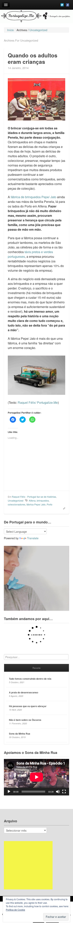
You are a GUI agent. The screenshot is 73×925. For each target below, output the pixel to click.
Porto (49, 504)
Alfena (32, 500)
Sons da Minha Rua (19, 733)
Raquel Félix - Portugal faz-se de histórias (34, 496)
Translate (33, 538)
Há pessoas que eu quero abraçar (28, 706)
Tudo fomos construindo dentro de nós (30, 678)
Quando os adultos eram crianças (32, 58)
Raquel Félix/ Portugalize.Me (38, 402)
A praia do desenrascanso (23, 692)
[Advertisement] (28, 865)
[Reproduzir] (9, 792)
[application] (36, 777)
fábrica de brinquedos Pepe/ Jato (33, 197)
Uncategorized (15, 500)
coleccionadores (16, 504)
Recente (36, 667)
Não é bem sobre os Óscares (25, 720)
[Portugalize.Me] (36, 16)
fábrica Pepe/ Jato (36, 504)
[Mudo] (58, 792)
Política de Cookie (15, 909)
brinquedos (43, 500)
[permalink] (63, 508)
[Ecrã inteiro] (64, 792)
